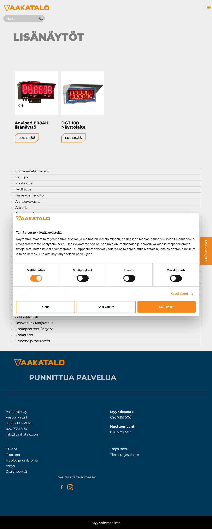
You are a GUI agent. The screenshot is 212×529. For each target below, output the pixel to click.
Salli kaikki (166, 307)
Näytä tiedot (179, 293)
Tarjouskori (119, 449)
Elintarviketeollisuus (32, 171)
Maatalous (23, 183)
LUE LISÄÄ (26, 138)
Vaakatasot (24, 335)
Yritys (10, 466)
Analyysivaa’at (26, 317)
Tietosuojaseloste (124, 455)
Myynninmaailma (106, 523)
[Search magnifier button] (41, 18)
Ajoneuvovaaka (28, 202)
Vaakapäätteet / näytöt (34, 329)
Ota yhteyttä (16, 472)
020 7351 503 (120, 432)
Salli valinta (106, 307)
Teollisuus (23, 189)
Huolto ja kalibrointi (22, 460)
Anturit (21, 208)
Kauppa (21, 177)
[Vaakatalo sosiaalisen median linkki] (61, 487)
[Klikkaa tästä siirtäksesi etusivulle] (26, 10)
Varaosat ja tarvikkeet (33, 341)
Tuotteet (13, 455)
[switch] (83, 278)
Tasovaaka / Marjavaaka (34, 323)
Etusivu (12, 449)
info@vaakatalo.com (22, 434)
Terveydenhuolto (29, 195)
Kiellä (45, 307)
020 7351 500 (16, 429)
